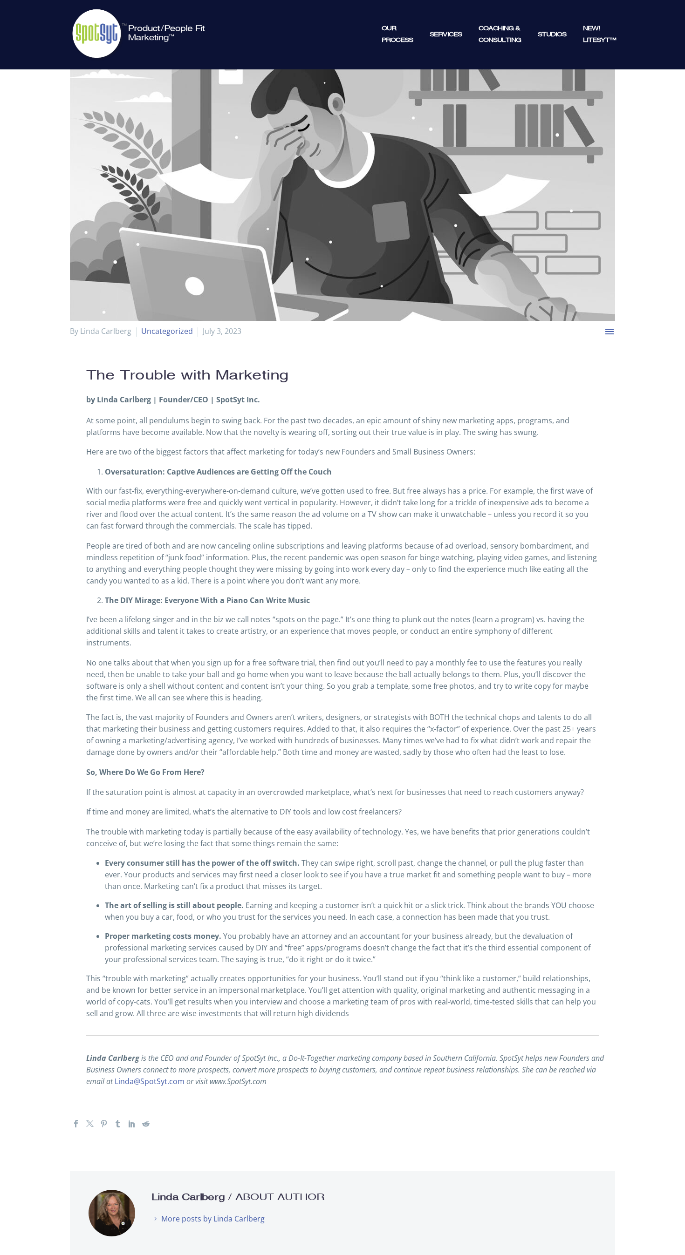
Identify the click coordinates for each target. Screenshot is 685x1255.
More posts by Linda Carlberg (213, 1219)
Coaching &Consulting (500, 34)
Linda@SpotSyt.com (150, 1081)
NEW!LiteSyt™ (599, 34)
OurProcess (397, 34)
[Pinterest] (104, 1123)
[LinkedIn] (132, 1123)
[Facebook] (76, 1123)
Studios (552, 34)
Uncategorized (167, 331)
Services (446, 34)
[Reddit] (146, 1123)
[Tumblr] (118, 1123)
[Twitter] (90, 1123)
